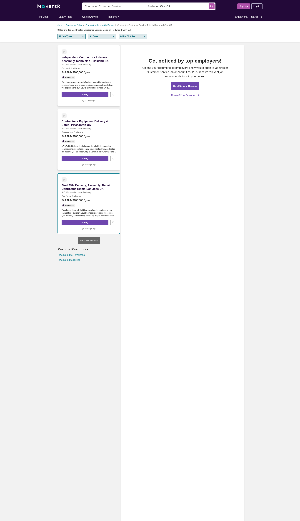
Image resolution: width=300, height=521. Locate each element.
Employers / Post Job (246, 16)
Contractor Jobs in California (99, 25)
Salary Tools (65, 16)
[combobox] (113, 6)
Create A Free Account (183, 95)
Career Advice (90, 16)
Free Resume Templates (71, 255)
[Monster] (49, 6)
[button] (212, 6)
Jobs (60, 25)
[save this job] (113, 94)
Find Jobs (43, 16)
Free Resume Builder (69, 260)
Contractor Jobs (74, 25)
